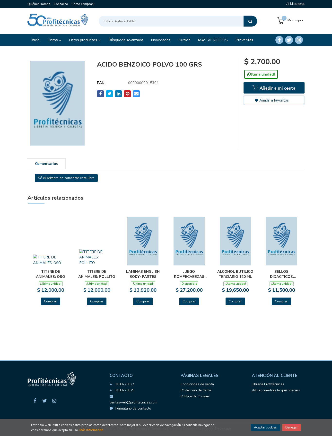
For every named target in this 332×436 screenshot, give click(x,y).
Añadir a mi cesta (277, 88)
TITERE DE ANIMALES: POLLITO (96, 274)
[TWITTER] (289, 40)
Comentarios (46, 163)
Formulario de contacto (133, 408)
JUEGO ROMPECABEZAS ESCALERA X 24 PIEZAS (189, 274)
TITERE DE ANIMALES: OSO (50, 274)
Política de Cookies (195, 396)
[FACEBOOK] (279, 40)
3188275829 (124, 390)
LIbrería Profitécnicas (268, 384)
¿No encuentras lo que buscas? (276, 390)
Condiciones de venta (197, 384)
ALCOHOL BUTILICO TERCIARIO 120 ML (235, 274)
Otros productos (83, 40)
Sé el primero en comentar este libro (66, 178)
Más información (91, 430)
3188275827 (124, 384)
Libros (53, 40)
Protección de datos (196, 390)
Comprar (50, 301)
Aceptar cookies (265, 427)
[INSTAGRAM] (299, 40)
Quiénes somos (38, 4)
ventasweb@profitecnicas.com (133, 402)
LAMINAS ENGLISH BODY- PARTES (143, 274)
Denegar (291, 427)
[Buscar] (250, 21)
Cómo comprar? (83, 4)
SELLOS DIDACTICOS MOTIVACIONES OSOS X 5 (281, 274)
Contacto (61, 4)
